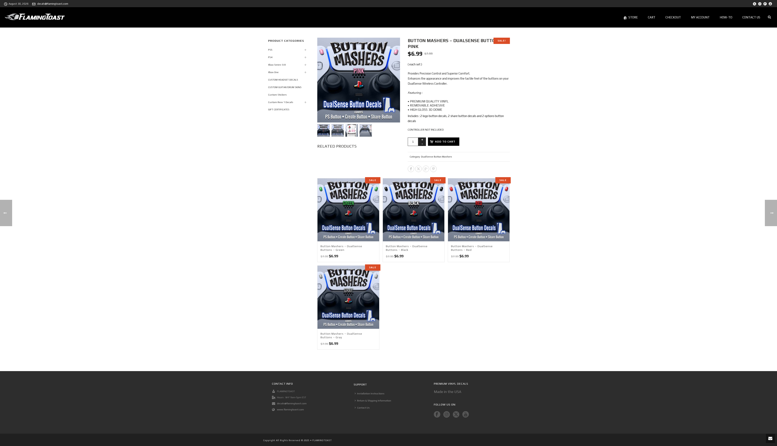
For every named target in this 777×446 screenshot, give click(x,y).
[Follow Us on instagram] (446, 414)
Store (633, 17)
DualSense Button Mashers (436, 156)
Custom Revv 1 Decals (280, 102)
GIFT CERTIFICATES (278, 109)
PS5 (270, 49)
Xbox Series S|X (277, 64)
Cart (651, 17)
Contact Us (751, 17)
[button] (392, 46)
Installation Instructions (370, 393)
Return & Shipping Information (374, 400)
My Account (700, 17)
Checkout (673, 17)
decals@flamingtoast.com (52, 3)
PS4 (270, 57)
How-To (726, 17)
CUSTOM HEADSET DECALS (283, 79)
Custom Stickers (277, 94)
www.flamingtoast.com (290, 409)
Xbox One (273, 72)
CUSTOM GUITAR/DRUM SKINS (284, 87)
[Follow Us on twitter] (456, 414)
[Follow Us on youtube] (465, 414)
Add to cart (445, 141)
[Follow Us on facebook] (437, 414)
